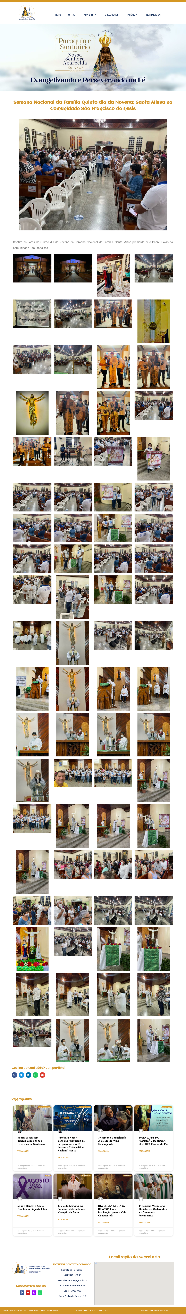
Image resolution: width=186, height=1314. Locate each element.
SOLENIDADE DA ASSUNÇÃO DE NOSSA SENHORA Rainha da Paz (154, 1140)
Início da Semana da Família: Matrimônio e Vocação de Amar (71, 1209)
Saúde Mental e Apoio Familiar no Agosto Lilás (32, 1207)
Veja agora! (22, 1151)
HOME (58, 15)
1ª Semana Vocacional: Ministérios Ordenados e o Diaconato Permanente (153, 1210)
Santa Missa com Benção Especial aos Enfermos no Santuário (31, 1140)
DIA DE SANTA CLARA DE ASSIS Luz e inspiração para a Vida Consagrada (112, 1210)
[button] (14, 1075)
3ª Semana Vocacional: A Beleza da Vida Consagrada (112, 1140)
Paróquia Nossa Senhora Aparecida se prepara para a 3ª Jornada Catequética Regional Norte (71, 1143)
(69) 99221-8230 (72, 1274)
